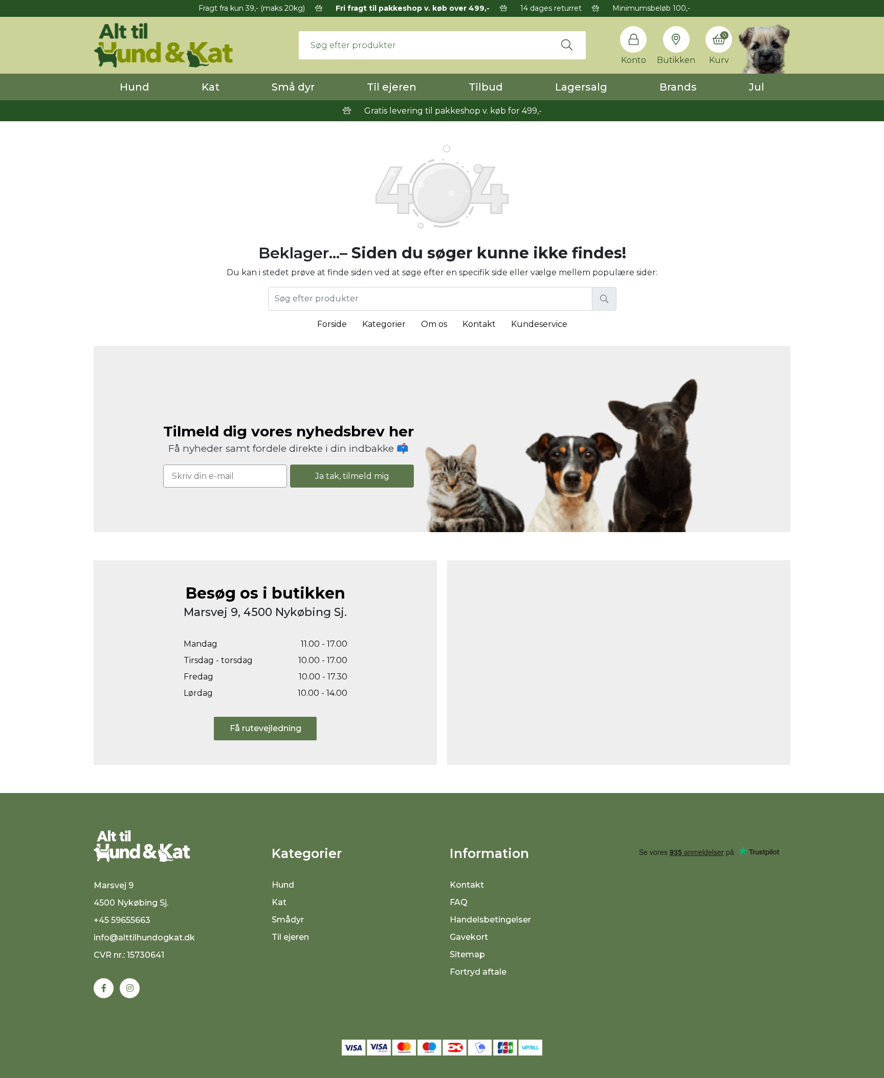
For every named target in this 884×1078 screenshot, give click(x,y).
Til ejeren (391, 87)
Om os (434, 324)
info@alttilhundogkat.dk (144, 937)
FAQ (459, 902)
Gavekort (469, 937)
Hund (134, 87)
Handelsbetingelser (490, 920)
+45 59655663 (122, 920)
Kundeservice (539, 324)
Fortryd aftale (478, 972)
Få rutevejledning (265, 728)
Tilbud (486, 87)
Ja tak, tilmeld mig (352, 476)
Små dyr (293, 87)
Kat (210, 87)
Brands (678, 87)
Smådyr (288, 920)
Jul (756, 87)
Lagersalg (581, 87)
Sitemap (467, 954)
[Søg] (566, 45)
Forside (332, 324)
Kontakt (479, 324)
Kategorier (384, 324)
